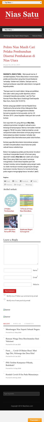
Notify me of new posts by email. (18, 300)
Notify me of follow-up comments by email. (22, 296)
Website (36, 284)
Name (35, 270)
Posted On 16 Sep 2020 (13, 368)
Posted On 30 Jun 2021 (13, 344)
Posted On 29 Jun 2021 (13, 356)
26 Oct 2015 (15, 65)
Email (35, 277)
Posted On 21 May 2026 (13, 332)
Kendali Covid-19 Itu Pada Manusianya (22, 374)
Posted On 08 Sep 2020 (13, 378)
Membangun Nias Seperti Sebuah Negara (16, 36)
